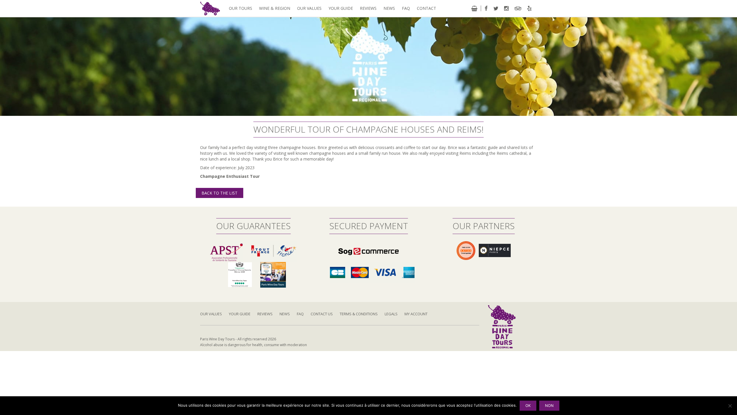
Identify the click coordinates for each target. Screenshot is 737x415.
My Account (416, 313)
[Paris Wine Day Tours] (210, 8)
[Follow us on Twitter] (495, 8)
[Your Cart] (474, 8)
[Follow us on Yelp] (529, 8)
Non (549, 405)
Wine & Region (274, 8)
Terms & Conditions (359, 313)
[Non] (730, 406)
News (389, 8)
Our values (309, 8)
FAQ (406, 8)
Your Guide (340, 8)
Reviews (368, 8)
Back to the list (220, 193)
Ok (528, 405)
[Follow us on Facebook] (486, 8)
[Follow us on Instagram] (506, 8)
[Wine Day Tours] (502, 326)
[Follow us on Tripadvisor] (517, 8)
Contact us (322, 313)
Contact (426, 8)
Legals (391, 313)
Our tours (240, 8)
